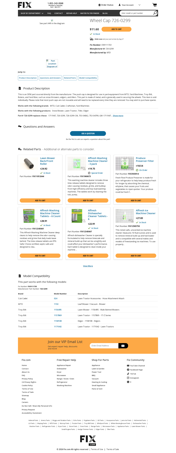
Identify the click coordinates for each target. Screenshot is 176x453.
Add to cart (117, 29)
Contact (58, 13)
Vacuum (95, 378)
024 (55, 298)
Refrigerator (62, 382)
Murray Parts (64, 423)
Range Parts (95, 426)
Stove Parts (73, 426)
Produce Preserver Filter (145, 159)
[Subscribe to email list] (123, 345)
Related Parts (70, 78)
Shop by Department (31, 13)
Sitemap (25, 395)
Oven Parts (84, 426)
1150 (56, 304)
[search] (155, 13)
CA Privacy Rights (29, 382)
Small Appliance (98, 385)
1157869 (58, 315)
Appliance (96, 365)
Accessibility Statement (32, 413)
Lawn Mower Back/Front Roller (47, 161)
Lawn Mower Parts (138, 426)
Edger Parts (100, 429)
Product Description (28, 78)
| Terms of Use (96, 449)
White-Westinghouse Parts (120, 423)
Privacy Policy (27, 378)
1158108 (58, 321)
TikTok (133, 374)
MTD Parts (53, 423)
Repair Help (71, 13)
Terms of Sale (28, 392)
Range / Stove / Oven (65, 378)
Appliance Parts (123, 426)
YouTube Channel (137, 366)
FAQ (49, 13)
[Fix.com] (26, 5)
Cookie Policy (27, 385)
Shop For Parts (100, 360)
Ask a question (88, 133)
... (117, 115)
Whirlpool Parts (102, 423)
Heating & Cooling (99, 382)
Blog (105, 13)
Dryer (59, 372)
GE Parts (100, 420)
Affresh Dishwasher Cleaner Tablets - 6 (98, 215)
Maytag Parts (42, 423)
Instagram (134, 378)
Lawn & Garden (98, 368)
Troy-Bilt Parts (89, 423)
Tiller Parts (111, 429)
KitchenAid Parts (140, 420)
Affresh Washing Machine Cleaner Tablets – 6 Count (50, 213)
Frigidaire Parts (89, 420)
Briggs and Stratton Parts (62, 420)
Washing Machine (64, 385)
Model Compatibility (88, 78)
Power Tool (96, 372)
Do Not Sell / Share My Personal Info (36, 406)
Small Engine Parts (68, 429)
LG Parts (31, 423)
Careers (25, 402)
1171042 (58, 326)
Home (24, 365)
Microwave (61, 375)
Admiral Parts (33, 420)
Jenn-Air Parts (126, 420)
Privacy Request (28, 409)
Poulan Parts (76, 423)
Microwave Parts (109, 426)
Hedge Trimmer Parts (85, 429)
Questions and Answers (50, 78)
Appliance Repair (64, 365)
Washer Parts (34, 426)
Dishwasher (61, 368)
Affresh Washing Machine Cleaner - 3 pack (98, 161)
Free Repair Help (66, 360)
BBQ (93, 375)
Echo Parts (77, 420)
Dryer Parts (62, 426)
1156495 (58, 309)
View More (88, 266)
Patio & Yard (97, 389)
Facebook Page (136, 370)
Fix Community (136, 360)
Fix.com (26, 360)
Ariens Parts (45, 420)
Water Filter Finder (89, 13)
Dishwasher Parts (139, 423)
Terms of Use (27, 389)
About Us (25, 372)
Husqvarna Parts (112, 420)
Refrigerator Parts (48, 426)
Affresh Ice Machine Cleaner (146, 212)
